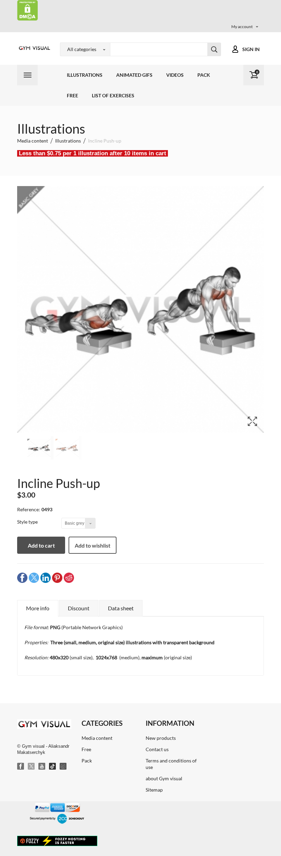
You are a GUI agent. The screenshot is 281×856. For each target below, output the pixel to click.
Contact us (157, 749)
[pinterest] (57, 577)
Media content (97, 738)
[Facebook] (21, 766)
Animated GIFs (134, 75)
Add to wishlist (92, 545)
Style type (28, 522)
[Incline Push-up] (40, 448)
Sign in (251, 49)
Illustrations (84, 75)
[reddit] (69, 577)
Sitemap (154, 790)
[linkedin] (45, 577)
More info (37, 608)
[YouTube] (42, 766)
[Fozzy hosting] (57, 840)
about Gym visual (164, 778)
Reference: (28, 509)
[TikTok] (53, 766)
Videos (175, 75)
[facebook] (22, 577)
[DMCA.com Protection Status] (27, 9)
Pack (203, 75)
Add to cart (41, 545)
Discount (78, 608)
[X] (31, 766)
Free (72, 95)
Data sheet (121, 608)
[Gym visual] (33, 48)
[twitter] (34, 577)
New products (161, 738)
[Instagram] (63, 766)
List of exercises (113, 95)
